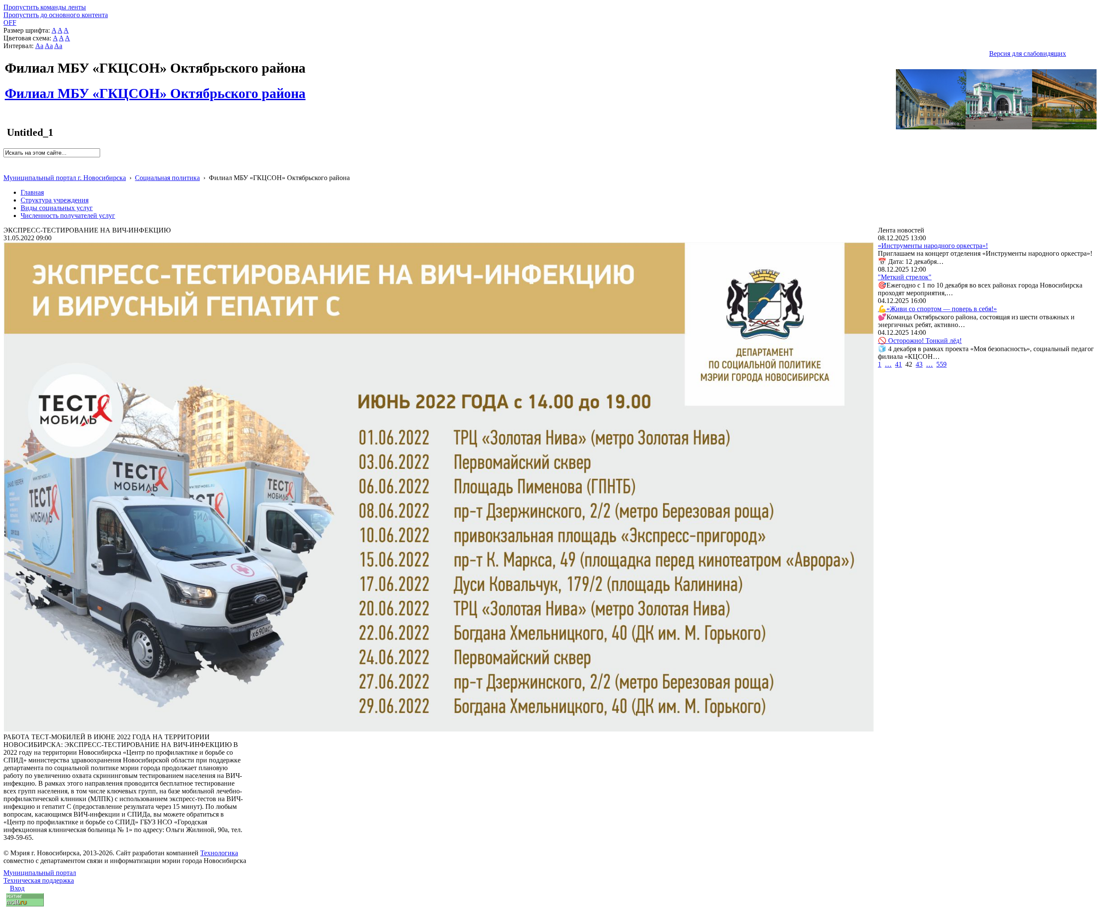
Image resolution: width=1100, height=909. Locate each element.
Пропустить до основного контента (55, 14)
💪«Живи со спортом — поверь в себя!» (937, 308)
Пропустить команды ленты (44, 7)
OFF (9, 22)
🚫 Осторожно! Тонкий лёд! (920, 340)
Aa (39, 45)
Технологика (219, 853)
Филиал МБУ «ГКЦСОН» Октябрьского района (155, 89)
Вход (17, 888)
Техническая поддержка (38, 880)
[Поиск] (6, 161)
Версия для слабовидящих (1027, 53)
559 (941, 364)
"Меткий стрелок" (905, 277)
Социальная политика (167, 177)
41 (898, 364)
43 (919, 364)
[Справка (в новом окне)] (7, 168)
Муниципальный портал (39, 872)
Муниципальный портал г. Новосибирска (64, 177)
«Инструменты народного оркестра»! (933, 245)
